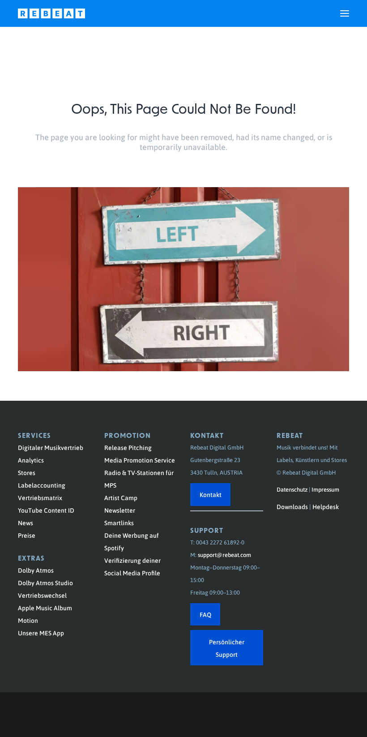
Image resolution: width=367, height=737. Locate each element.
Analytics (31, 460)
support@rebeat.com (224, 554)
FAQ (205, 614)
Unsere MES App (41, 633)
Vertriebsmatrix (40, 497)
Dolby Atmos (36, 570)
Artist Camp (120, 497)
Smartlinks (119, 522)
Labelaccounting (41, 485)
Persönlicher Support (226, 648)
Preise (26, 535)
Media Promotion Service (139, 460)
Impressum (325, 489)
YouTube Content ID (46, 510)
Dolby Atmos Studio (45, 582)
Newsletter (119, 510)
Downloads (292, 506)
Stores (26, 472)
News (25, 522)
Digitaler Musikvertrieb (50, 447)
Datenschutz (292, 489)
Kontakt (211, 494)
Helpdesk (325, 506)
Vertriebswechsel (42, 595)
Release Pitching (128, 447)
